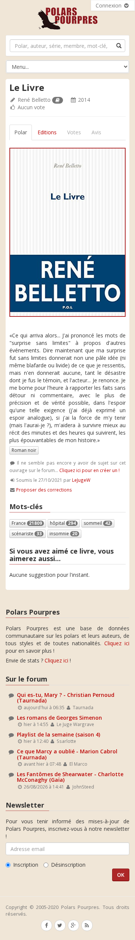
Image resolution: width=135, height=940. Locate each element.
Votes (74, 132)
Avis (96, 132)
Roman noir (24, 450)
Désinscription (68, 864)
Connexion (109, 5)
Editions (47, 132)
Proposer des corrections (44, 490)
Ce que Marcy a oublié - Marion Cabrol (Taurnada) (67, 754)
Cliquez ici (116, 643)
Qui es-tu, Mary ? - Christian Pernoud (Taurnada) (65, 697)
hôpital (63, 523)
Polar (20, 132)
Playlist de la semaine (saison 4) (58, 734)
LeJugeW (81, 480)
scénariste (27, 533)
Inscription (25, 864)
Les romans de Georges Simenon (59, 717)
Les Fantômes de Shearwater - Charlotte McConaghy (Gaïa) (70, 777)
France (27, 523)
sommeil (97, 523)
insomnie (63, 533)
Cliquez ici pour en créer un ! (89, 470)
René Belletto (34, 99)
